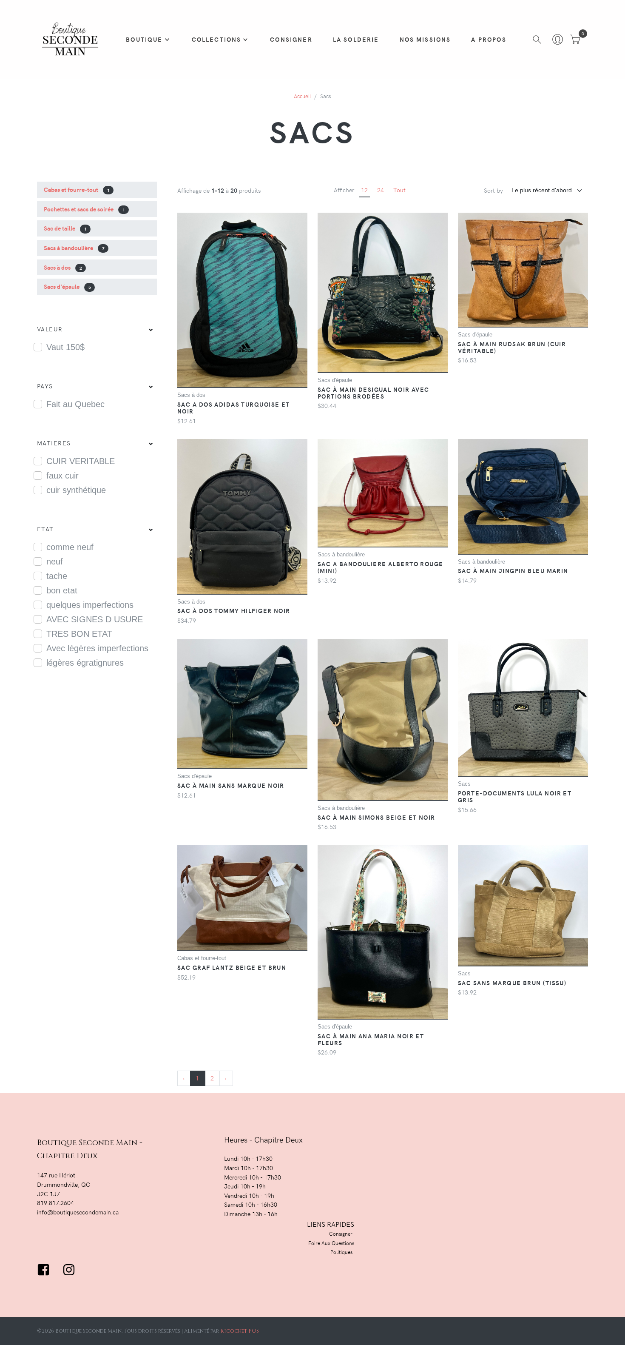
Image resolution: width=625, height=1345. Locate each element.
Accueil (302, 96)
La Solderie (356, 39)
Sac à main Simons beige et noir (376, 817)
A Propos (488, 39)
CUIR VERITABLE (80, 461)
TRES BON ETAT (79, 633)
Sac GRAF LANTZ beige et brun (231, 967)
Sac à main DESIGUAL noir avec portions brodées (373, 392)
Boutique (144, 39)
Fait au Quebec (75, 404)
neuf (54, 561)
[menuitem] (97, 329)
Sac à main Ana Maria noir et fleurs (371, 1039)
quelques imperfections (90, 605)
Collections (216, 39)
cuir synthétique (76, 490)
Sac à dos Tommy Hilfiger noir (233, 610)
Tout (399, 189)
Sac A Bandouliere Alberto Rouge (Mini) (380, 567)
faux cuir (62, 475)
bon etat (61, 590)
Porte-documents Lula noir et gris (514, 796)
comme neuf (70, 547)
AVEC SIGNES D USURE (94, 619)
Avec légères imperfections (97, 648)
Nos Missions (425, 39)
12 (364, 189)
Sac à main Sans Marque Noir (230, 785)
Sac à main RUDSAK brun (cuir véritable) (512, 347)
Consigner (291, 39)
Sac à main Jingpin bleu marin (513, 570)
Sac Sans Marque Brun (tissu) (512, 982)
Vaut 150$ (65, 347)
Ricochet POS (239, 1331)
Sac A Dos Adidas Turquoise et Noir (233, 407)
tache (56, 576)
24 (380, 189)
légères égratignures (85, 662)
